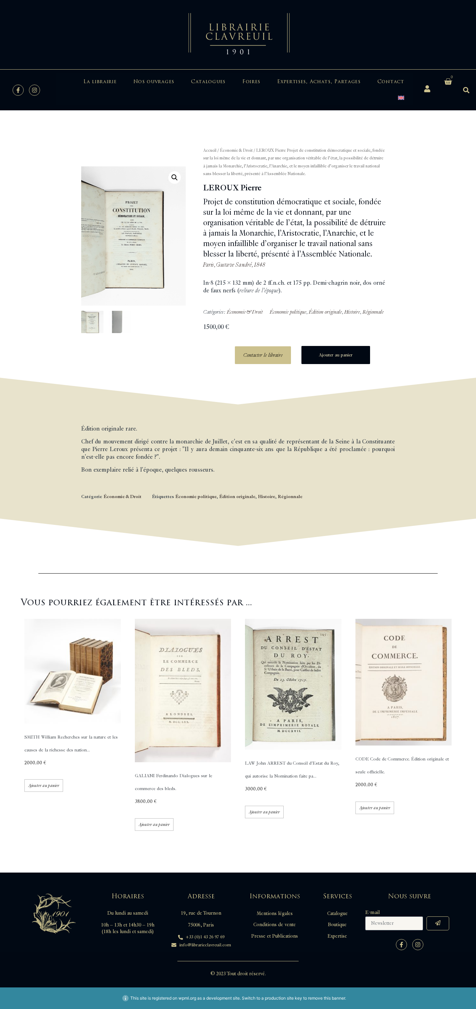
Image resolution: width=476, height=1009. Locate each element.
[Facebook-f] (18, 90)
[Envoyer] (438, 923)
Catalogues (208, 81)
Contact (390, 81)
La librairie (99, 81)
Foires (251, 81)
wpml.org (187, 998)
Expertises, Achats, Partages (319, 81)
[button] (466, 90)
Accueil (209, 150)
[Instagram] (34, 90)
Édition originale (325, 312)
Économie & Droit (236, 150)
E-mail (372, 912)
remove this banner (326, 998)
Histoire (352, 312)
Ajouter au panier (336, 355)
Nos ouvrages (153, 81)
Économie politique (288, 312)
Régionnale (373, 312)
